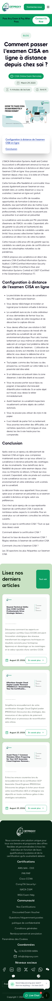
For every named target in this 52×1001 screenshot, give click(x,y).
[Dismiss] (46, 983)
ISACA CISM (26, 889)
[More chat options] (46, 995)
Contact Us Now (41, 20)
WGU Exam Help (26, 895)
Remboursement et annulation (26, 933)
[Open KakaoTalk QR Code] (13, 976)
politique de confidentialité (26, 923)
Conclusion (11, 149)
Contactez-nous (34, 7)
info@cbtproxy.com (28, 956)
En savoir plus (34, 660)
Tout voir (43, 579)
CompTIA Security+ (26, 884)
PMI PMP (26, 873)
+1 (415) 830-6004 (28, 951)
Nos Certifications (26, 907)
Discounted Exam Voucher (26, 912)
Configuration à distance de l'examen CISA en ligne (25, 141)
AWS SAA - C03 (26, 868)
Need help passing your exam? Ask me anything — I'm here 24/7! (29, 984)
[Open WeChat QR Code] (47, 969)
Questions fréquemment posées (26, 917)
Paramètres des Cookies (15, 939)
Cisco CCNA (26, 878)
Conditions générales (26, 928)
